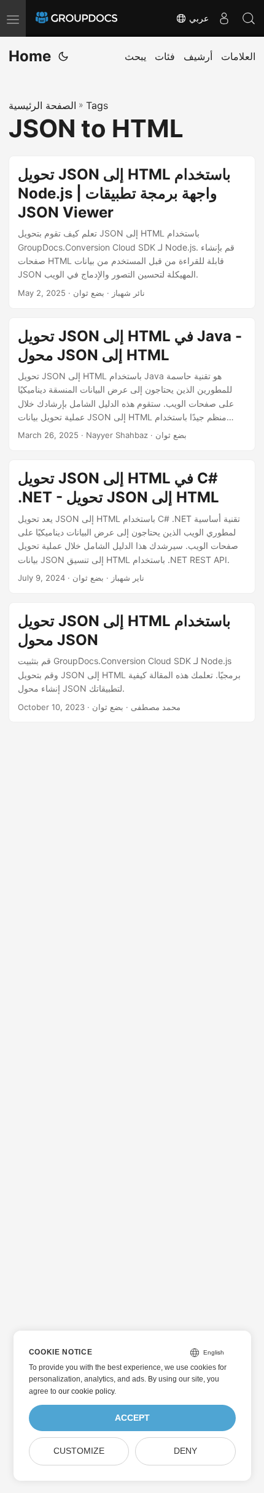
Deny (185, 1451)
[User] (224, 18)
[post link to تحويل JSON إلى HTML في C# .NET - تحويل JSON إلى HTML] (132, 526)
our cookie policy (86, 1391)
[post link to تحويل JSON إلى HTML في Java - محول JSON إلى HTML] (132, 384)
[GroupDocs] (76, 18)
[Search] (248, 18)
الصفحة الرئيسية (42, 105)
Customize (78, 1451)
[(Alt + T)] (63, 56)
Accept (132, 1418)
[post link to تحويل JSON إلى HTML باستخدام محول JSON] (132, 662)
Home (30, 56)
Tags (97, 105)
